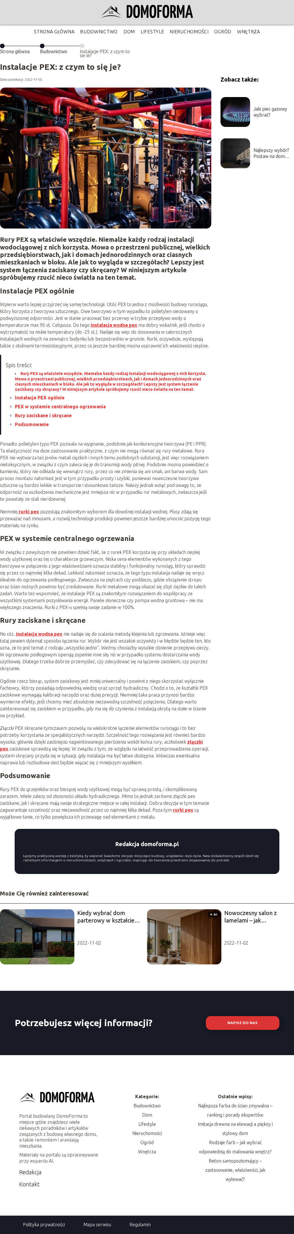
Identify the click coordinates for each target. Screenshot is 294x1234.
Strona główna (54, 31)
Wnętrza (248, 31)
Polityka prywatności (44, 1224)
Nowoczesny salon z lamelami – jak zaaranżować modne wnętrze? (250, 917)
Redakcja (30, 1172)
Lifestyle (152, 31)
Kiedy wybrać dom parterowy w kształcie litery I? (105, 917)
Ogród (222, 31)
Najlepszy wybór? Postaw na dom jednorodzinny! (271, 153)
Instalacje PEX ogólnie (40, 397)
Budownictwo (99, 31)
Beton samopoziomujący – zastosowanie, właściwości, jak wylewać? (235, 1170)
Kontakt (29, 1184)
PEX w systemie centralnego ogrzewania (60, 406)
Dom (129, 31)
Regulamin (140, 1224)
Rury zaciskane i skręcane (43, 415)
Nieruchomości (189, 31)
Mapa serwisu (97, 1224)
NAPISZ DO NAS (242, 1023)
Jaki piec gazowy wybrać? (270, 111)
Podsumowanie (32, 424)
